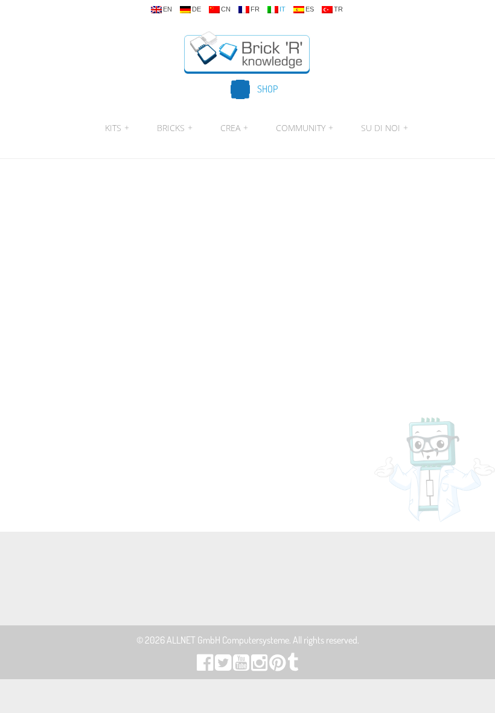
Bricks (175, 128)
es (309, 9)
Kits (117, 128)
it (282, 9)
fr (255, 9)
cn (226, 9)
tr (338, 9)
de (196, 9)
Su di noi (383, 128)
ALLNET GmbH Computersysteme (228, 640)
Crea (234, 128)
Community (304, 128)
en (167, 9)
